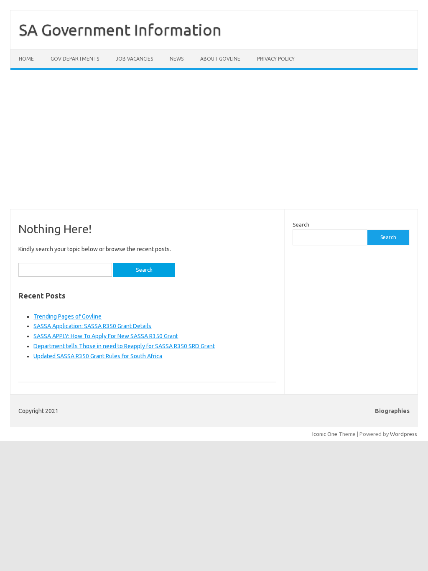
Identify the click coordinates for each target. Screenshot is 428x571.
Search (301, 224)
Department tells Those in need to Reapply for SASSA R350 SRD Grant (124, 346)
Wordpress (403, 434)
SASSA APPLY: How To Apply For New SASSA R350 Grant (105, 336)
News (176, 58)
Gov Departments (75, 58)
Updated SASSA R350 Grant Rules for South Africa (97, 356)
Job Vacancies (134, 58)
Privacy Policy (276, 58)
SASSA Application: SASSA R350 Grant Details (92, 326)
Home (26, 58)
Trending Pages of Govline (67, 316)
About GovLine (220, 58)
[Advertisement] (214, 144)
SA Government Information (120, 29)
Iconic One (324, 434)
